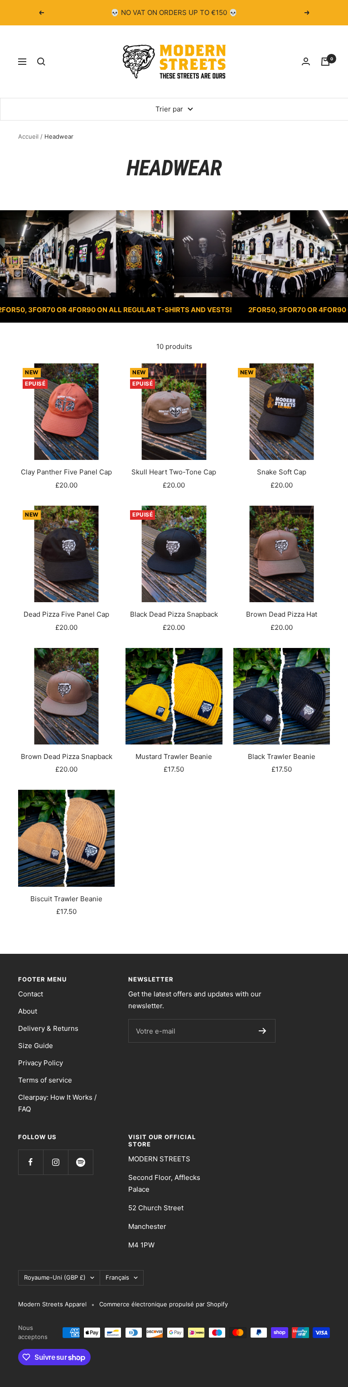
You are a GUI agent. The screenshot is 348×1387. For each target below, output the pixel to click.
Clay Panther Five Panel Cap (66, 472)
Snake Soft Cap (281, 472)
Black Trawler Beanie (281, 756)
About (27, 1011)
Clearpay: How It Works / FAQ (57, 1103)
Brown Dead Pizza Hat (281, 614)
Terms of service (45, 1080)
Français (117, 1277)
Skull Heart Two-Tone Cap (173, 472)
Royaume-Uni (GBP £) (55, 1277)
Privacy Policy (40, 1062)
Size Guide (35, 1045)
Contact (30, 994)
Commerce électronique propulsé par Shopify (163, 1304)
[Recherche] (41, 62)
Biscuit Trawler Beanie (66, 898)
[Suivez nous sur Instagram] (55, 1162)
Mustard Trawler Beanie (173, 756)
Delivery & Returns (48, 1028)
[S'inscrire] (262, 1031)
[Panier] (325, 62)
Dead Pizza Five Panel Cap (66, 614)
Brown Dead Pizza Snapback (66, 756)
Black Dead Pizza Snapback (174, 614)
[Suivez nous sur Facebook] (30, 1162)
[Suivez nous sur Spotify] (80, 1162)
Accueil (28, 136)
